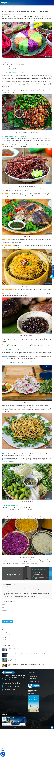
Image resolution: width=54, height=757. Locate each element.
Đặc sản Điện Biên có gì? (7, 81)
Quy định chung (32, 678)
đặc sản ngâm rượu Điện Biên (44, 240)
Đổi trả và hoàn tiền (32, 676)
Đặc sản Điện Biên (7, 62)
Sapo (38, 727)
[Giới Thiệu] (40, 703)
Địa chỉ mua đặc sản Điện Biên (10, 68)
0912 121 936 (8, 686)
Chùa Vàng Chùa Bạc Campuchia (11, 591)
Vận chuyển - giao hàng (33, 680)
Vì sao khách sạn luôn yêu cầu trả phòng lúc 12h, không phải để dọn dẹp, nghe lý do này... (26, 664)
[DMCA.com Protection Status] (32, 690)
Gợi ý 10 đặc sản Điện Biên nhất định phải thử (13, 64)
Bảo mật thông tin (32, 675)
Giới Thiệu (4, 632)
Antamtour (40, 20)
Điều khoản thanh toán (33, 681)
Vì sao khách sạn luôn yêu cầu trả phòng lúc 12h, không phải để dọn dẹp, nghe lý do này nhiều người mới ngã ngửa (27, 594)
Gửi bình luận (8, 621)
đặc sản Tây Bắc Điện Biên (21, 344)
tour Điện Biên (30, 563)
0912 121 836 (16, 686)
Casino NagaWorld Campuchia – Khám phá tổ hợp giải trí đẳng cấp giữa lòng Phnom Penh (24, 589)
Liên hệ (4, 642)
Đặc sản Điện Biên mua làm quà (10, 66)
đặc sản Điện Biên (6, 140)
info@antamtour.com (10, 689)
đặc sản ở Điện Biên (33, 352)
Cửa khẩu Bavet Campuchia (10, 586)
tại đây (36, 563)
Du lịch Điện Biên (5, 138)
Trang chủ (4, 629)
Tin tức (4, 637)
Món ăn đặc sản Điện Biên (19, 81)
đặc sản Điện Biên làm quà (23, 353)
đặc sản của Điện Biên (13, 89)
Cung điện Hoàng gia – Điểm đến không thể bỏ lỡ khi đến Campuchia (19, 596)
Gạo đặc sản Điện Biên (8, 405)
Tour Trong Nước (6, 634)
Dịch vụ (4, 639)
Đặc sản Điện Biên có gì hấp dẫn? (10, 16)
